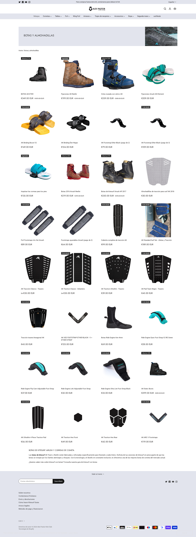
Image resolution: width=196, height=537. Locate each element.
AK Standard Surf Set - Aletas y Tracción (156, 240)
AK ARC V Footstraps (149, 437)
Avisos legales (24, 506)
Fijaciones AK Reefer (69, 94)
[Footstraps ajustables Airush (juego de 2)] (78, 220)
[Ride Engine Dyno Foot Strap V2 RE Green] (158, 318)
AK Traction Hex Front (69, 437)
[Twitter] (20, 2)
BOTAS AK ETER (27, 94)
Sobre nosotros (24, 493)
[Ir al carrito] (175, 9)
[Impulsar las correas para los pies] (38, 172)
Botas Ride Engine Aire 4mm (112, 338)
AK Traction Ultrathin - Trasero (112, 289)
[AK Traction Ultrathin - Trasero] (118, 269)
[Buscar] (164, 9)
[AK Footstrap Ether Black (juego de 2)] (118, 123)
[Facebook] (23, 2)
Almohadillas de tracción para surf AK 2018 (157, 191)
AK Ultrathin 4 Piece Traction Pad (33, 437)
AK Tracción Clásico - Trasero (32, 289)
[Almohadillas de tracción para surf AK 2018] (158, 172)
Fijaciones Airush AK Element (152, 94)
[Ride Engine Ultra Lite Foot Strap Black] (118, 369)
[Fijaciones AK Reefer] (78, 74)
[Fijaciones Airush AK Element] (158, 74)
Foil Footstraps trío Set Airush (32, 240)
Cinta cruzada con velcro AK (111, 94)
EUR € (21, 521)
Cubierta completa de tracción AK (114, 240)
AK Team (48, 455)
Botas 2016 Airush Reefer (70, 191)
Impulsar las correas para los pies (34, 191)
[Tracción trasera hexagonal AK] (38, 318)
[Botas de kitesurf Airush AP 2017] (118, 172)
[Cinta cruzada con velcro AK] (118, 74)
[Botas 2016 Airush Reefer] (78, 172)
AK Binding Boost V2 (29, 143)
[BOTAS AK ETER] (38, 74)
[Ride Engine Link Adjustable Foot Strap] (78, 369)
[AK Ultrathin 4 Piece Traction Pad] (38, 417)
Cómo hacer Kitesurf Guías (29, 502)
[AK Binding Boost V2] (38, 123)
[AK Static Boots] (158, 369)
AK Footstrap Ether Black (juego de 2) (115, 143)
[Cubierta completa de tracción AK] (118, 220)
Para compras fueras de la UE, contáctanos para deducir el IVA (98, 2)
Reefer (56, 455)
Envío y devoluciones (27, 499)
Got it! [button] (184, 533)
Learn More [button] (73, 533)
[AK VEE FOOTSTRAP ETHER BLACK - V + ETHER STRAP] (78, 318)
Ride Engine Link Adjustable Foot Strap (76, 389)
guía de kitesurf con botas (87, 462)
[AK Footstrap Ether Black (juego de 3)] (158, 123)
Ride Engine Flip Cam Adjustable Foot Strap (37, 389)
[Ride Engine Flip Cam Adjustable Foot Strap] (38, 369)
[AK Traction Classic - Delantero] (78, 269)
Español (171, 2)
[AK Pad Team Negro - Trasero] (158, 269)
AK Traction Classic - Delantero (73, 289)
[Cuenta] (169, 9)
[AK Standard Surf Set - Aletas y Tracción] (158, 220)
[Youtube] (26, 2)
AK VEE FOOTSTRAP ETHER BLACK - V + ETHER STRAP (76, 339)
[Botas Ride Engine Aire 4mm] (118, 318)
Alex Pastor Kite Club (44, 527)
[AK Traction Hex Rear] (118, 417)
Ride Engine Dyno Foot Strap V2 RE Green (157, 338)
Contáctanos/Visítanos (27, 496)
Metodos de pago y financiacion (31, 509)
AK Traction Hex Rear (109, 437)
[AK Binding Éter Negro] (78, 123)
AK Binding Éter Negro (69, 143)
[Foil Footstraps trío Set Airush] (38, 220)
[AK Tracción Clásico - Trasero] (38, 269)
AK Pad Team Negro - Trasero (152, 289)
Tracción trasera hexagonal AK (32, 338)
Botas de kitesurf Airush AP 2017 (113, 191)
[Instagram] (29, 2)
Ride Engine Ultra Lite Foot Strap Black (115, 389)
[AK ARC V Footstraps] (158, 417)
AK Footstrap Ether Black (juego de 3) (155, 143)
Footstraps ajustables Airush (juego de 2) (76, 240)
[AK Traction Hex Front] (78, 417)
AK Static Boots (147, 389)
